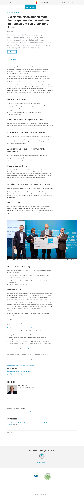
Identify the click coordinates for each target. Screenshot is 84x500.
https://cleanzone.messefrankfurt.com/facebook (18, 371)
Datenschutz (43, 491)
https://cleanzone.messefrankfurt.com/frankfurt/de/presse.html (22, 365)
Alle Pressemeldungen (14, 12)
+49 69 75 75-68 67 (26, 390)
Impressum (36, 491)
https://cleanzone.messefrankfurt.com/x (16, 373)
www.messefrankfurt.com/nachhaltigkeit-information (19, 411)
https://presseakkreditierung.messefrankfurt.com (19, 327)
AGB (49, 491)
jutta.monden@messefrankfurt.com (26, 391)
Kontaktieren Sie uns (42, 462)
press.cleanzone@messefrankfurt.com (37, 348)
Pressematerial (12, 59)
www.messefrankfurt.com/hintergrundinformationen (19, 402)
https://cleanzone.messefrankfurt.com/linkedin (18, 375)
